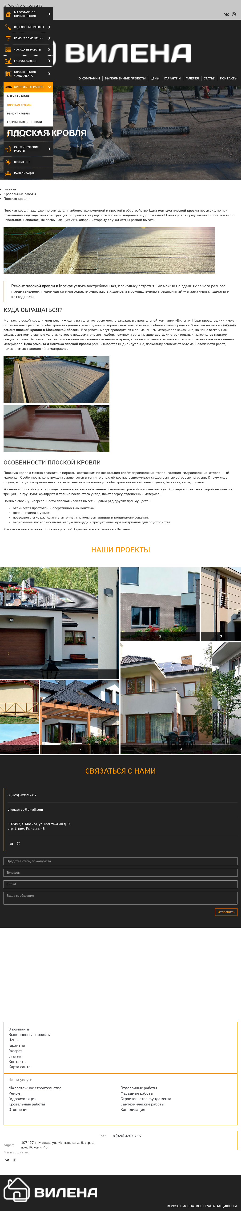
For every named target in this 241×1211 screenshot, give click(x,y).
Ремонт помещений (28, 38)
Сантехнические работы (26, 149)
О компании (89, 78)
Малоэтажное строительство (25, 14)
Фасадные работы (27, 49)
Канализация (24, 173)
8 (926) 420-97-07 (23, 6)
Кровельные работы (29, 87)
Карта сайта (19, 1067)
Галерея (192, 78)
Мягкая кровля (18, 96)
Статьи (209, 78)
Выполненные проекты (125, 78)
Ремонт (15, 1093)
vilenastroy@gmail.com (25, 809)
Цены (155, 78)
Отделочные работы (29, 27)
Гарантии (172, 78)
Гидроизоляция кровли (24, 122)
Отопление (22, 162)
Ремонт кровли (18, 113)
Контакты (228, 78)
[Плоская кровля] (109, 251)
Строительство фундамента (25, 74)
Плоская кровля (19, 105)
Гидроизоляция (25, 60)
